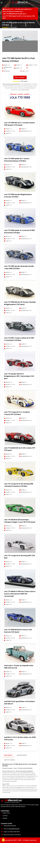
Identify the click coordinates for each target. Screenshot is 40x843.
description (8, 755)
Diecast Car (9, 9)
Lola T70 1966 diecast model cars (14, 14)
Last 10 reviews (9, 760)
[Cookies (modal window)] (3, 840)
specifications (22, 755)
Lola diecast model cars (23, 9)
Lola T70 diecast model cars (12, 11)
